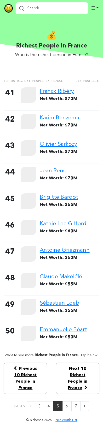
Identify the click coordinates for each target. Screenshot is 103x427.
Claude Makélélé (61, 277)
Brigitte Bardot (59, 197)
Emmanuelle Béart (63, 330)
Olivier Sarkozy (58, 144)
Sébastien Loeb (59, 303)
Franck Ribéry (57, 91)
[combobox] (52, 8)
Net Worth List (66, 420)
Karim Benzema (59, 118)
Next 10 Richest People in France (77, 378)
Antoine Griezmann (65, 250)
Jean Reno (53, 171)
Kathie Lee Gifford (63, 224)
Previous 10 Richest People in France (25, 378)
